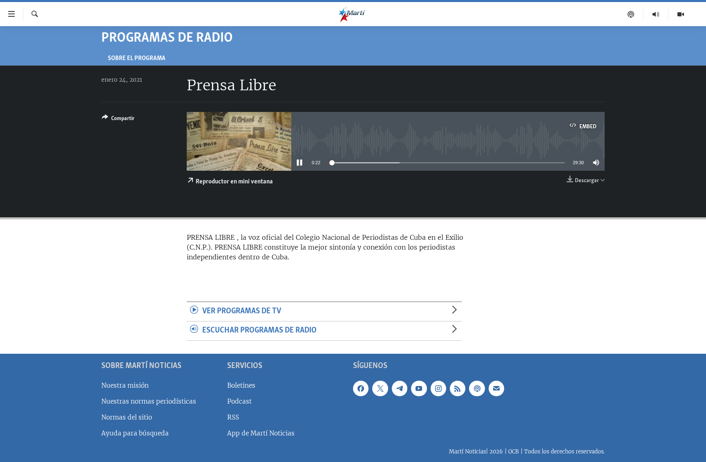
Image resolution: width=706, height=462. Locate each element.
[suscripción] (496, 388)
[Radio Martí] (655, 14)
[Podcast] (631, 14)
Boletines (241, 385)
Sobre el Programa (136, 58)
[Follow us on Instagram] (438, 388)
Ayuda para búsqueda (135, 433)
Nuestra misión (125, 385)
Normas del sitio (126, 417)
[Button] (118, 119)
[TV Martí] (680, 14)
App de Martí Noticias (261, 433)
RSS (233, 417)
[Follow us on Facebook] (361, 388)
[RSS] (457, 388)
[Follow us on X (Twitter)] (380, 388)
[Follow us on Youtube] (419, 388)
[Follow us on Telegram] (399, 388)
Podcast (239, 401)
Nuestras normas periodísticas (148, 401)
